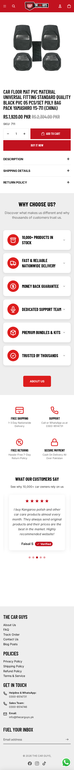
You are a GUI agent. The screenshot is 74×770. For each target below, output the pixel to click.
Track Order (11, 634)
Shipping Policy (13, 666)
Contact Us (10, 639)
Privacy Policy (12, 661)
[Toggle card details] (64, 240)
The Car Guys (41, 755)
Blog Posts (10, 644)
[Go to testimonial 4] (41, 557)
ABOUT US (37, 381)
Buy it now (37, 145)
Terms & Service (14, 676)
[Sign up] (67, 739)
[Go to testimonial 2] (33, 557)
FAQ (6, 629)
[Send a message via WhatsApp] (66, 762)
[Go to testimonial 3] (37, 557)
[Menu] (4, 6)
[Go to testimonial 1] (30, 557)
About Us (9, 625)
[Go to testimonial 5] (44, 557)
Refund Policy (12, 671)
